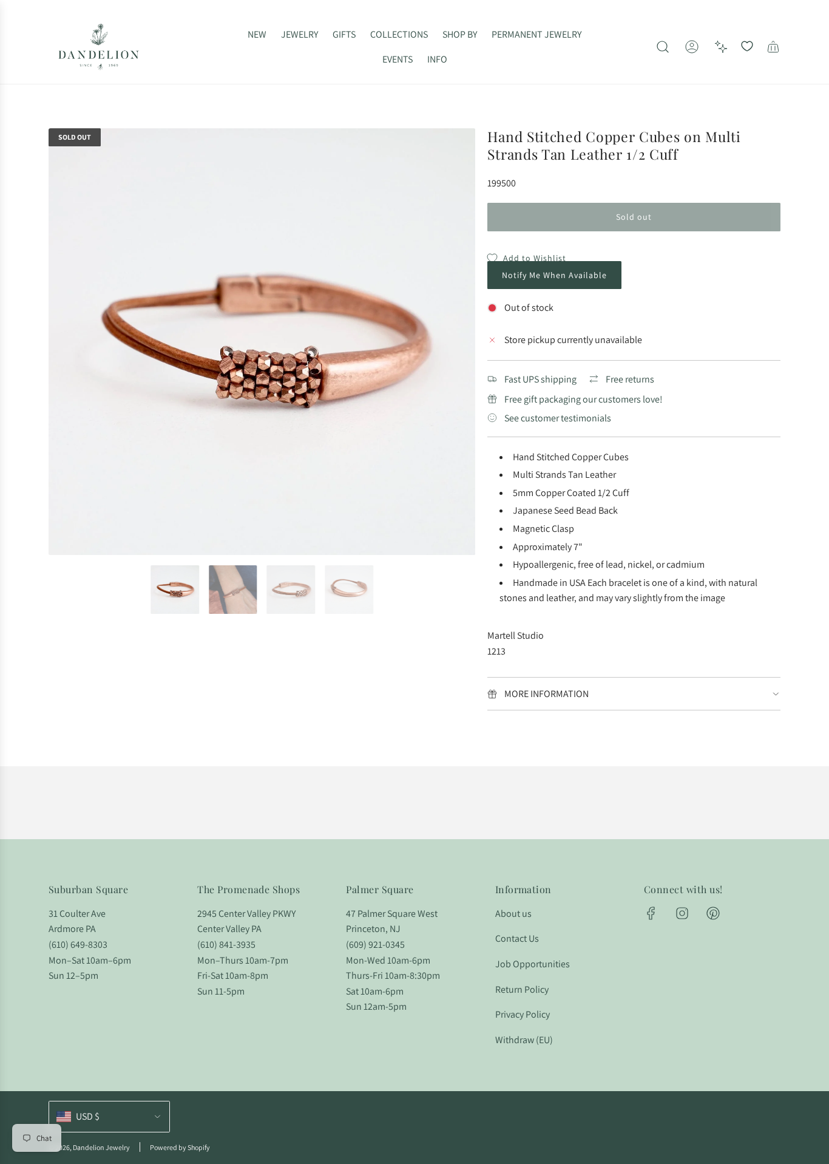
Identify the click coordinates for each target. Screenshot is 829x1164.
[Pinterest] (713, 913)
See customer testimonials (557, 418)
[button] (62, 341)
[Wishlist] (747, 46)
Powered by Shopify (180, 1147)
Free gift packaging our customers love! (583, 399)
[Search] (662, 46)
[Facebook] (651, 913)
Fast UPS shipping (540, 379)
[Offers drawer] (721, 46)
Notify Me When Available (554, 275)
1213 (496, 651)
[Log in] (691, 46)
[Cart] (773, 46)
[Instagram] (682, 913)
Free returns (630, 379)
